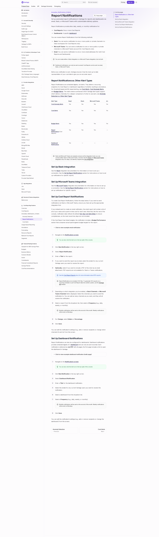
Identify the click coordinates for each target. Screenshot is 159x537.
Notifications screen (72, 235)
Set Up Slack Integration (121, 19)
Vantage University (46, 6)
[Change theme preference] (136, 2)
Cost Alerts (85, 89)
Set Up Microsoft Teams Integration (124, 22)
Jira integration (88, 159)
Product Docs (25, 6)
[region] (79, 125)
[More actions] (105, 15)
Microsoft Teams (99, 157)
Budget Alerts (58, 91)
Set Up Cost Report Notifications (124, 24)
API (38, 6)
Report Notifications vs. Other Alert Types (124, 15)
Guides (33, 6)
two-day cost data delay (88, 214)
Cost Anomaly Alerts (97, 89)
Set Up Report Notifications (73, 173)
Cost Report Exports (70, 275)
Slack (89, 157)
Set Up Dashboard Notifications (123, 27)
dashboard (72, 33)
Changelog (57, 6)
